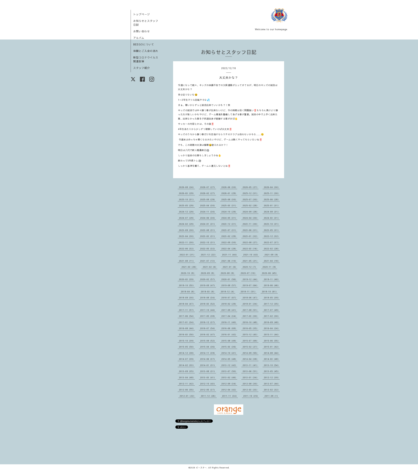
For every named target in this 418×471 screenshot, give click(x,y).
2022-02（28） (272, 248)
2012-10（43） (208, 383)
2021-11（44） (230, 254)
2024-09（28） (250, 211)
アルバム (138, 38)
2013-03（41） (208, 377)
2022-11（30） (187, 242)
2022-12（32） (272, 236)
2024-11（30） (208, 211)
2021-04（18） (272, 261)
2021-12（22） (209, 254)
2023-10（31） (272, 224)
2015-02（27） (250, 346)
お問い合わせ (141, 31)
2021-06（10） (229, 261)
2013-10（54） (272, 365)
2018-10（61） (270, 291)
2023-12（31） (229, 224)
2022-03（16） (250, 248)
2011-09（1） (272, 396)
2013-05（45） (272, 371)
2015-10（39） (187, 340)
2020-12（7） (250, 267)
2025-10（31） (187, 199)
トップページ (141, 14)
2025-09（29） (208, 199)
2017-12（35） (272, 303)
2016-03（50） (187, 334)
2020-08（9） (228, 273)
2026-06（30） (229, 187)
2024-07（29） (187, 218)
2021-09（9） (272, 254)
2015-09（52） (208, 340)
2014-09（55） (250, 353)
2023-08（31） (208, 230)
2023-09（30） (187, 230)
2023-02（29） (229, 236)
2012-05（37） (208, 389)
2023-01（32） (250, 236)
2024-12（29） (187, 211)
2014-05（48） (229, 359)
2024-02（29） (187, 224)
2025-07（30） (250, 199)
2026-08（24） (187, 187)
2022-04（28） (229, 248)
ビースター (201, 467)
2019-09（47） (208, 285)
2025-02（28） (250, 205)
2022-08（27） (250, 242)
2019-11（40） (272, 279)
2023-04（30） (187, 236)
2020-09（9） (208, 273)
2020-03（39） (187, 279)
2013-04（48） (187, 377)
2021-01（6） (230, 267)
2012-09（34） (229, 383)
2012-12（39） (272, 377)
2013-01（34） (250, 377)
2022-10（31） (208, 242)
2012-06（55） (187, 389)
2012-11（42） (187, 383)
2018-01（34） (250, 303)
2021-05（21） (250, 261)
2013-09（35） (187, 371)
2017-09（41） (229, 310)
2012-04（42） (229, 389)
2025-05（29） (187, 205)
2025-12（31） (250, 193)
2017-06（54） (187, 316)
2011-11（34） (230, 396)
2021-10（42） (251, 254)
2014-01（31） (208, 365)
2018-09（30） (187, 297)
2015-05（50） (187, 346)
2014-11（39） (208, 353)
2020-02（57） (208, 279)
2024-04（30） (250, 218)
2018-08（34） (208, 297)
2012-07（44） (272, 383)
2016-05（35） (250, 328)
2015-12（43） (250, 334)
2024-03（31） (272, 218)
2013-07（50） (229, 371)
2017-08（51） (250, 310)
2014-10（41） (229, 353)
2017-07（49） (272, 310)
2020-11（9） (270, 267)
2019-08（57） (229, 285)
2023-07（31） (229, 230)
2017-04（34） (229, 316)
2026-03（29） (187, 193)
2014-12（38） (187, 353)
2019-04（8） (188, 291)
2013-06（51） (250, 371)
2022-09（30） (229, 242)
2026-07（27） (208, 187)
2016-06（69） (229, 328)
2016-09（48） (272, 322)
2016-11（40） (229, 322)
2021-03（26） (189, 267)
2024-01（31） (208, 224)
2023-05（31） (272, 230)
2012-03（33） (250, 389)
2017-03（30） (250, 316)
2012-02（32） (272, 389)
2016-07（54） (208, 328)
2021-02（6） (210, 267)
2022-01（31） (187, 254)
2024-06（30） (208, 218)
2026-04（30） (272, 187)
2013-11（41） (250, 365)
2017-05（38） (208, 316)
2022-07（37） (272, 242)
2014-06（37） (208, 359)
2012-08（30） (250, 383)
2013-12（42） (229, 365)
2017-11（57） (187, 310)
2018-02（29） (229, 303)
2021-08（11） (187, 261)
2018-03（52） (208, 303)
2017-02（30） (272, 316)
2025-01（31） (272, 205)
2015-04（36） (208, 346)
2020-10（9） (188, 273)
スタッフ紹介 (141, 68)
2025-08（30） (229, 199)
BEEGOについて (143, 44)
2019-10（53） (187, 285)
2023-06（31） (250, 230)
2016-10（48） (250, 322)
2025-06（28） (272, 199)
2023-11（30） (250, 224)
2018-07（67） (229, 297)
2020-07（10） (249, 273)
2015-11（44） (272, 334)
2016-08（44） (187, 328)
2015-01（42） (272, 346)
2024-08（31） (272, 211)
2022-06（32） (187, 248)
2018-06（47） (250, 297)
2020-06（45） (270, 273)
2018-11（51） (249, 291)
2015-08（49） (229, 340)
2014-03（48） (272, 359)
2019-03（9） (208, 291)
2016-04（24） (272, 328)
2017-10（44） (208, 310)
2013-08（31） (208, 371)
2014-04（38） (250, 359)
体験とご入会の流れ (145, 51)
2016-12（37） (208, 322)
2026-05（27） (250, 187)
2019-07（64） (250, 285)
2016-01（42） (229, 334)
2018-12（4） (228, 291)
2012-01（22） (187, 396)
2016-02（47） (208, 334)
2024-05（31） (229, 218)
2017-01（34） (187, 322)
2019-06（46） (272, 285)
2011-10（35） (251, 396)
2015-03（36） (229, 346)
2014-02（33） (187, 365)
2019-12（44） (250, 279)
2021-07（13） (208, 261)
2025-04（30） (208, 205)
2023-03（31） (208, 236)
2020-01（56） (229, 279)
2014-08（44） (272, 353)
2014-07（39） (187, 359)
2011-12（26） (209, 396)
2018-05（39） (272, 297)
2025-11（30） (272, 193)
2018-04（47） (187, 303)
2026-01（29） (229, 193)
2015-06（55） (272, 340)
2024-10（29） (229, 211)
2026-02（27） (208, 193)
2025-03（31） (229, 205)
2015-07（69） (250, 340)
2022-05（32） (208, 248)
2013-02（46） (229, 377)
